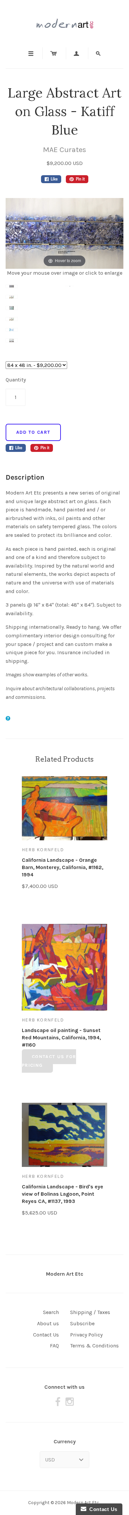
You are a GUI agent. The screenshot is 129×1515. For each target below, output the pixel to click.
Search (51, 1312)
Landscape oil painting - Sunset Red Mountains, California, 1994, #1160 (61, 1037)
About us (48, 1323)
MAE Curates (64, 149)
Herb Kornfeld (43, 850)
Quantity (16, 380)
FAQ (54, 1345)
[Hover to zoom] (64, 233)
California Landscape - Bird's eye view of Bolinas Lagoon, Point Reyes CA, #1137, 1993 (62, 1193)
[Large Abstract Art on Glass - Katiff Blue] (36, 290)
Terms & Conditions (94, 1345)
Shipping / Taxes (90, 1312)
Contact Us (46, 1335)
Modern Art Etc (64, 1274)
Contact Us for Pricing (49, 1061)
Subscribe (82, 1323)
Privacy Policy (86, 1335)
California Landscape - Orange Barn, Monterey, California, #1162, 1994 (62, 867)
